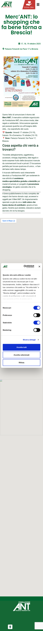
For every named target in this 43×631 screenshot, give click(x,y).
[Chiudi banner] (39, 266)
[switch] (36, 315)
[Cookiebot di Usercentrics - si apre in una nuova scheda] (25, 266)
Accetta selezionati (21, 355)
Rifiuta (21, 362)
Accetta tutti (21, 347)
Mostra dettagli (29, 340)
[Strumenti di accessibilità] (10, 627)
